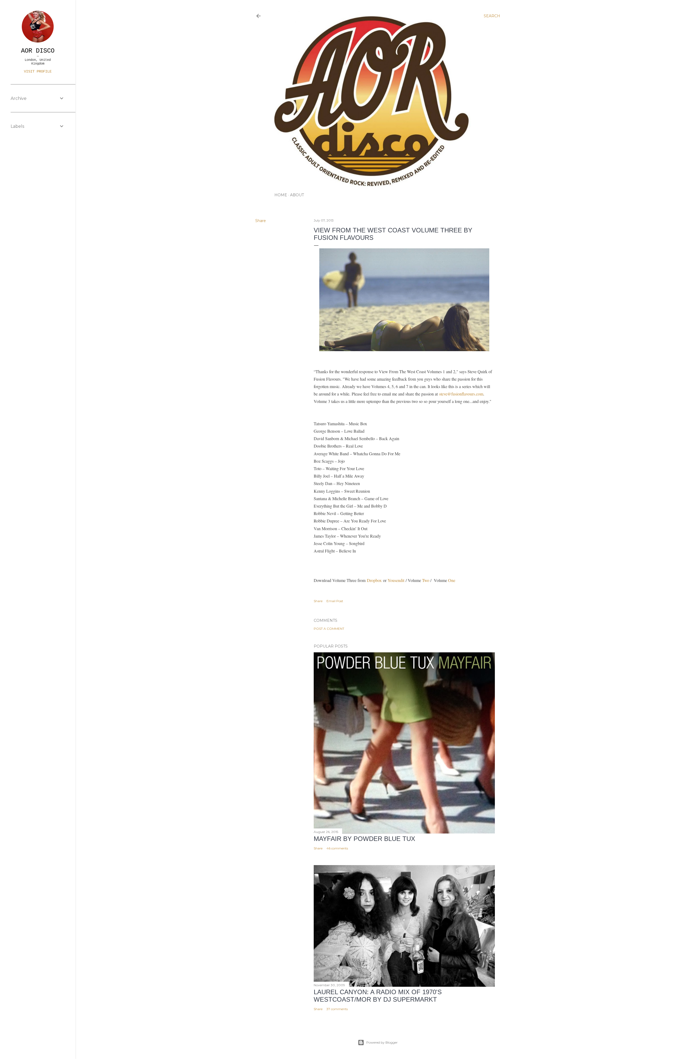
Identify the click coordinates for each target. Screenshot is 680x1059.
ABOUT (297, 195)
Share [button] (260, 220)
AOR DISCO (37, 50)
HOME (280, 195)
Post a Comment (329, 629)
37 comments (337, 1009)
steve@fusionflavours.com (461, 394)
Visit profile (38, 71)
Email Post (334, 601)
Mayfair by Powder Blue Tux (364, 838)
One (452, 580)
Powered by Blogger (382, 1042)
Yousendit (396, 580)
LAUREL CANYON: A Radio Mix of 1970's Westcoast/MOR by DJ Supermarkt (378, 995)
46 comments (337, 848)
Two (425, 580)
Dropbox (374, 580)
